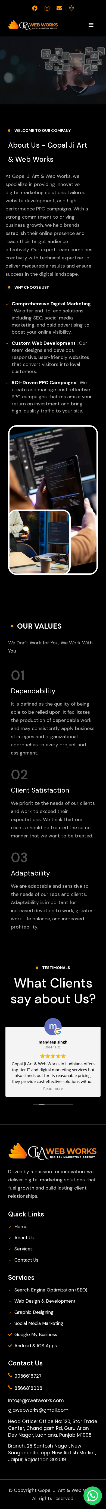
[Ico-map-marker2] (71, 8)
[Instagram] (47, 8)
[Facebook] (34, 8)
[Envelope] (59, 8)
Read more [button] (53, 1088)
